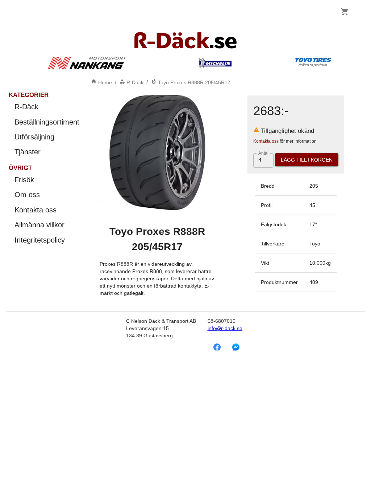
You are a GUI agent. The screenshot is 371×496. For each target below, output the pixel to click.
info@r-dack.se (225, 328)
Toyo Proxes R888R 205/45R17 (194, 82)
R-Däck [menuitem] (26, 107)
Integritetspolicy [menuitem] (39, 240)
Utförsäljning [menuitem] (34, 137)
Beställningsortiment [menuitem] (46, 122)
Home (105, 82)
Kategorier (29, 95)
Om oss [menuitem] (27, 195)
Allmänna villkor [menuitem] (39, 225)
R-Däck (134, 82)
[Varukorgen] (345, 11)
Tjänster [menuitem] (27, 152)
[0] (345, 11)
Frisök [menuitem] (24, 180)
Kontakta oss (266, 141)
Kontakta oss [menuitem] (35, 210)
